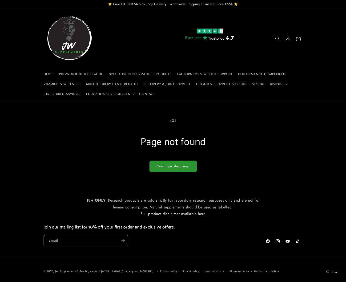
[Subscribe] (123, 240)
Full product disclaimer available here (173, 214)
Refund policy (191, 271)
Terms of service (214, 271)
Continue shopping (173, 166)
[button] (278, 84)
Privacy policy (168, 271)
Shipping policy (239, 271)
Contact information (266, 271)
